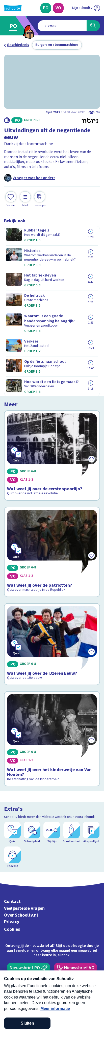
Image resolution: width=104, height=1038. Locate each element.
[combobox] (62, 25)
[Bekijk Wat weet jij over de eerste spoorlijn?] (52, 455)
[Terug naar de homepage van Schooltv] (13, 8)
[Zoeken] (93, 25)
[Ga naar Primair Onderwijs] (14, 25)
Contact (12, 901)
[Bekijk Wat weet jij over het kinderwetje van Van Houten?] (52, 738)
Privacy (11, 922)
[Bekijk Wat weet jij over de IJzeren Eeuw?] (52, 644)
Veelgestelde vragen (24, 908)
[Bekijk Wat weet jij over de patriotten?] (52, 552)
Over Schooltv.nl (21, 915)
